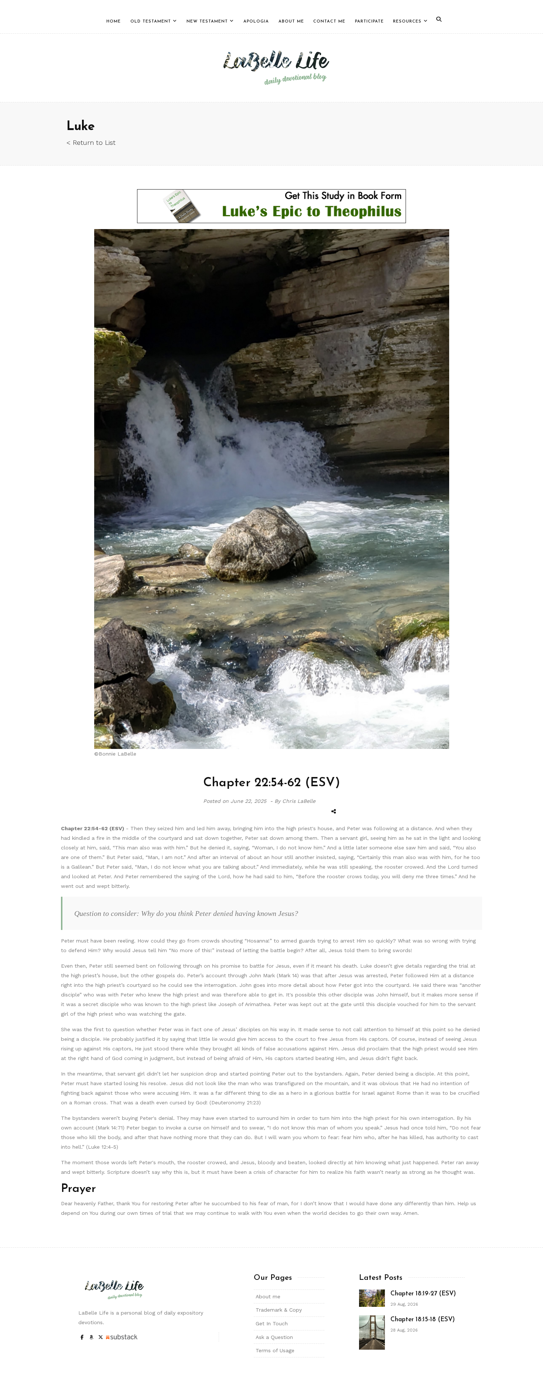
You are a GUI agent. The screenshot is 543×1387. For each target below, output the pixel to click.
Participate (369, 22)
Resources (407, 22)
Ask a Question (274, 1337)
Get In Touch (272, 1323)
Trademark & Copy (279, 1310)
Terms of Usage (275, 1350)
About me (268, 1296)
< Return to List (91, 142)
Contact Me (329, 22)
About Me (291, 22)
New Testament (207, 22)
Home (113, 22)
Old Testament (150, 22)
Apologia (256, 22)
